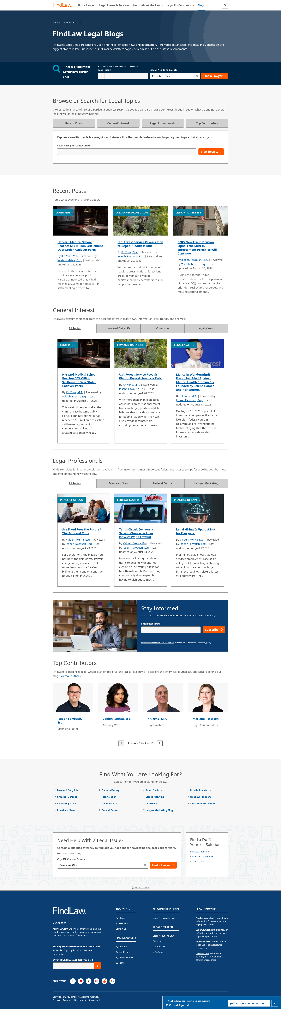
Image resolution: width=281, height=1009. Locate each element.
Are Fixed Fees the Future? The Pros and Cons (81, 531)
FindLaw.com (202, 918)
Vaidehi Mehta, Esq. (70, 260)
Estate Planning (155, 796)
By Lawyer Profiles (124, 957)
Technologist (108, 796)
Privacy (66, 1000)
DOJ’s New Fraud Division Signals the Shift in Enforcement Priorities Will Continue (197, 247)
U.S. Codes (158, 952)
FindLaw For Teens (200, 796)
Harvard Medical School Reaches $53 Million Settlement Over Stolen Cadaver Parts (80, 246)
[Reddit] (104, 981)
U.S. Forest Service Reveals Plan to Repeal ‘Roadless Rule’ (140, 244)
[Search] (225, 5)
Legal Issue (104, 70)
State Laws (198, 861)
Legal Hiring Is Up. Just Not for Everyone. (195, 531)
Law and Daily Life (67, 790)
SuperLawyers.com (205, 929)
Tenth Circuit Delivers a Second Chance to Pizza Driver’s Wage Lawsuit (136, 533)
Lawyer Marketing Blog (159, 810)
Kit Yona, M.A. (69, 256)
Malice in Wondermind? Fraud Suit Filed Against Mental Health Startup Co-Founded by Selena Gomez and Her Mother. (195, 382)
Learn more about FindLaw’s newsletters (157, 642)
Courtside (151, 803)
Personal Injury (110, 790)
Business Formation (203, 856)
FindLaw (56, 22)
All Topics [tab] (75, 328)
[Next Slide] (160, 743)
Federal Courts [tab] (162, 483)
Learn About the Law (163, 935)
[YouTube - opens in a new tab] (81, 981)
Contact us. (81, 935)
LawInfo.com (202, 953)
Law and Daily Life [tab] (118, 328)
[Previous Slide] (121, 743)
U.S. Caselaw (159, 946)
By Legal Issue (123, 952)
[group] (140, 715)
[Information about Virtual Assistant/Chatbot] (188, 1005)
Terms (56, 1000)
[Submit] (97, 965)
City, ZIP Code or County (163, 70)
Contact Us (121, 928)
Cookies (93, 1000)
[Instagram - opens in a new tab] (96, 981)
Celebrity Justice (66, 803)
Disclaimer (79, 1000)
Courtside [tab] (162, 328)
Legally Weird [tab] (206, 328)
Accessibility (122, 923)
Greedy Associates (200, 790)
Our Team (120, 918)
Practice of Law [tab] (118, 483)
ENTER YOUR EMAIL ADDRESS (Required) (73, 959)
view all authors (71, 676)
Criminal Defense (67, 796)
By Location (121, 946)
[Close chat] (274, 1003)
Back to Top (142, 887)
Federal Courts (109, 810)
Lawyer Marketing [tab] (206, 483)
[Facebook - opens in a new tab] (73, 981)
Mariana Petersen (206, 719)
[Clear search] (196, 76)
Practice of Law (66, 810)
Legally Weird (109, 803)
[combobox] (123, 76)
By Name (120, 962)
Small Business (154, 790)
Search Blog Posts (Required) (73, 145)
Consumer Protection (202, 803)
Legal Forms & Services (164, 918)
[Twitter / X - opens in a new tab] (88, 981)
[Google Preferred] (112, 981)
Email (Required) (150, 623)
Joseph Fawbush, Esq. (131, 256)
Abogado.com (203, 941)
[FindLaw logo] (63, 5)
